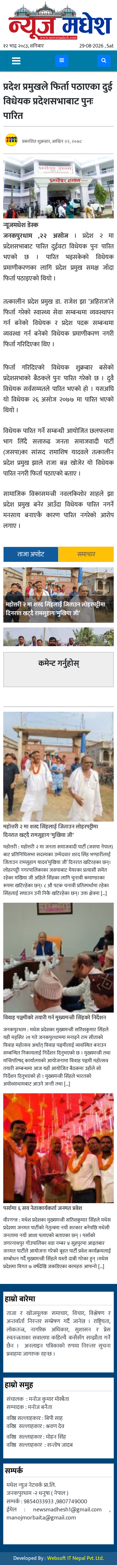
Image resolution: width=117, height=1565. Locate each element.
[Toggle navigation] (16, 60)
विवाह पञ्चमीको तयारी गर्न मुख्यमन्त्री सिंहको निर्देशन (54, 1017)
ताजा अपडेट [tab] (31, 554)
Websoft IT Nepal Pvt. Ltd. (75, 1558)
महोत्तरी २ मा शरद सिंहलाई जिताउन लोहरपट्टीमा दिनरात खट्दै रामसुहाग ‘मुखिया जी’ (55, 609)
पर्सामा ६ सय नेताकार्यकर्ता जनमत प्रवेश (42, 1208)
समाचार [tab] (86, 554)
